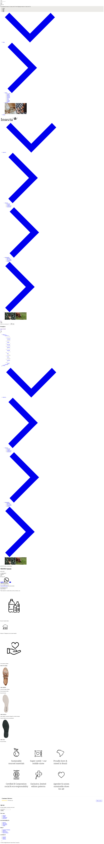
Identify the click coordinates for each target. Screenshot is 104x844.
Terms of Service (5, 832)
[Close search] (13, 324)
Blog (3, 9)
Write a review (99, 800)
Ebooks (4, 114)
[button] (52, 5)
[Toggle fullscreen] (3, 1)
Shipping (4, 830)
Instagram (4, 838)
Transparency (5, 824)
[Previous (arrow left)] (0, 2)
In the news (5, 818)
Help (3, 10)
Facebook (4, 836)
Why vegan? (5, 823)
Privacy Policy (5, 831)
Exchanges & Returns (6, 829)
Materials (4, 822)
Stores (4, 8)
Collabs (4, 825)
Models (6, 335)
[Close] (1, 1)
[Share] (2, 1)
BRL (3, 11)
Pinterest (4, 837)
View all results (3, 328)
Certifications (5, 817)
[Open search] (1, 322)
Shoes (4, 42)
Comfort (4, 816)
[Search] (12, 324)
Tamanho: (2, 574)
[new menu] (0, 321)
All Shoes (6, 364)
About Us (4, 152)
